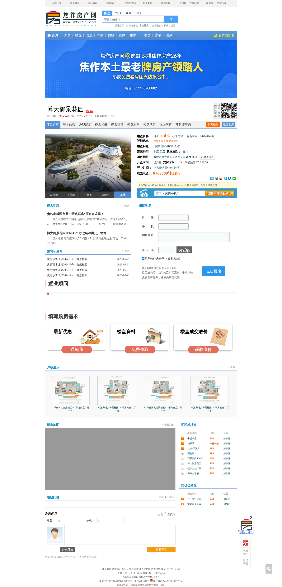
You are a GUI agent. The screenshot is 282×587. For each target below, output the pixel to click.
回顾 (122, 35)
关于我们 (175, 569)
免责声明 (136, 569)
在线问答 (53, 497)
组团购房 (228, 124)
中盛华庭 (192, 438)
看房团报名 (226, 35)
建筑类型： (144, 151)
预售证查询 (130, 3)
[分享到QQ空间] (216, 178)
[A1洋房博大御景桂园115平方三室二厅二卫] (209, 403)
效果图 (54, 194)
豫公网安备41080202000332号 (168, 581)
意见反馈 (126, 569)
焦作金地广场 (194, 468)
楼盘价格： (144, 136)
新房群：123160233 (189, 3)
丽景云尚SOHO (195, 458)
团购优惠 (245, 543)
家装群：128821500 (216, 3)
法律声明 (116, 569)
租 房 (128, 13)
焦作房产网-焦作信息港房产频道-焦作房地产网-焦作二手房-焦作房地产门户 (60, 16)
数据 (111, 35)
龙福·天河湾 (193, 448)
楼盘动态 (53, 205)
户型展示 (53, 367)
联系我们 (165, 569)
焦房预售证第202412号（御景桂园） (68, 275)
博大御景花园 (194, 463)
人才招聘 (146, 569)
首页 (55, 35)
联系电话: (144, 173)
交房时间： (169, 162)
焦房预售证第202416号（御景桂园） (68, 259)
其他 (122, 194)
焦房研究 (74, 3)
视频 (169, 35)
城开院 (190, 443)
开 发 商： (144, 167)
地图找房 (56, 3)
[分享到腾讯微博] (225, 178)
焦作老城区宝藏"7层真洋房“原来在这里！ (75, 214)
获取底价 (203, 349)
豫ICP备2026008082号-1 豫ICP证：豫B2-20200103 (124, 581)
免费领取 (140, 349)
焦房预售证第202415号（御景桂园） (68, 264)
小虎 (246, 524)
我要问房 (165, 3)
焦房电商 (147, 3)
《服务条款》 (173, 258)
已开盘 (157, 162)
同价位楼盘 (189, 485)
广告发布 (155, 569)
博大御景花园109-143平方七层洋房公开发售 (76, 233)
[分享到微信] (234, 178)
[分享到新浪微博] (221, 178)
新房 (67, 35)
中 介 (139, 13)
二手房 (118, 13)
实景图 (71, 194)
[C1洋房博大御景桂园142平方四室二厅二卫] (70, 403)
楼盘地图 (208, 157)
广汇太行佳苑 (194, 499)
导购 (100, 35)
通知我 (76, 349)
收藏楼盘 (213, 124)
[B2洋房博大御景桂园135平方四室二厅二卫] (116, 403)
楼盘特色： (144, 146)
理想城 (190, 453)
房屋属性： (173, 151)
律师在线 (111, 3)
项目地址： (144, 156)
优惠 (89, 35)
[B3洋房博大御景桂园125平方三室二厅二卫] (163, 403)
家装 (158, 35)
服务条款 (106, 569)
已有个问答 (166, 497)
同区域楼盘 (189, 424)
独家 (133, 35)
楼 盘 (107, 13)
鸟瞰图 (105, 194)
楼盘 (78, 35)
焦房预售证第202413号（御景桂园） (68, 270)
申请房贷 (245, 562)
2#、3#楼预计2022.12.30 (193, 162)
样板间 (88, 194)
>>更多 (125, 205)
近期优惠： (144, 140)
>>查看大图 (168, 424)
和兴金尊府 (193, 473)
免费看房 (245, 552)
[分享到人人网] (229, 178)
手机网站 (92, 3)
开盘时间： (144, 162)
